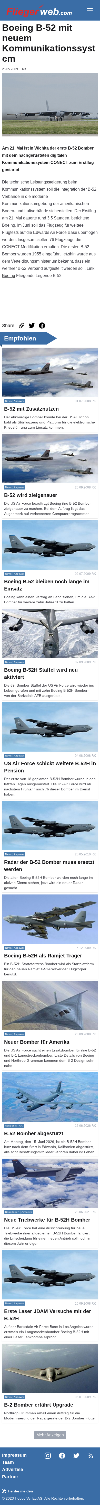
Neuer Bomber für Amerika (26, 984)
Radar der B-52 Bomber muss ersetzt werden (43, 804)
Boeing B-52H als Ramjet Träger (31, 897)
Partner (10, 1476)
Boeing (8, 275)
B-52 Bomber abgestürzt (24, 1075)
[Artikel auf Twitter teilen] (32, 325)
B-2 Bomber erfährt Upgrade (27, 1346)
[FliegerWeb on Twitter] (76, 1466)
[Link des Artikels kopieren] (21, 325)
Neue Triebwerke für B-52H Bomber (34, 1161)
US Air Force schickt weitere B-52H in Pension (44, 705)
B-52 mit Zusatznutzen (22, 350)
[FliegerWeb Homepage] (39, 10)
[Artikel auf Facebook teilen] (42, 325)
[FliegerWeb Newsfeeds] (91, 1456)
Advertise (12, 1469)
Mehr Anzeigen (50, 1435)
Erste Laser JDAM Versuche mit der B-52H (40, 1253)
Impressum (14, 1455)
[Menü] (90, 10)
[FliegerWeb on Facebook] (62, 1466)
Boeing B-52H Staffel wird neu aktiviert (37, 612)
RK (24, 69)
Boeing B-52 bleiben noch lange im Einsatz (41, 523)
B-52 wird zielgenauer (22, 437)
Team (8, 1462)
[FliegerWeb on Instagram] (48, 1466)
